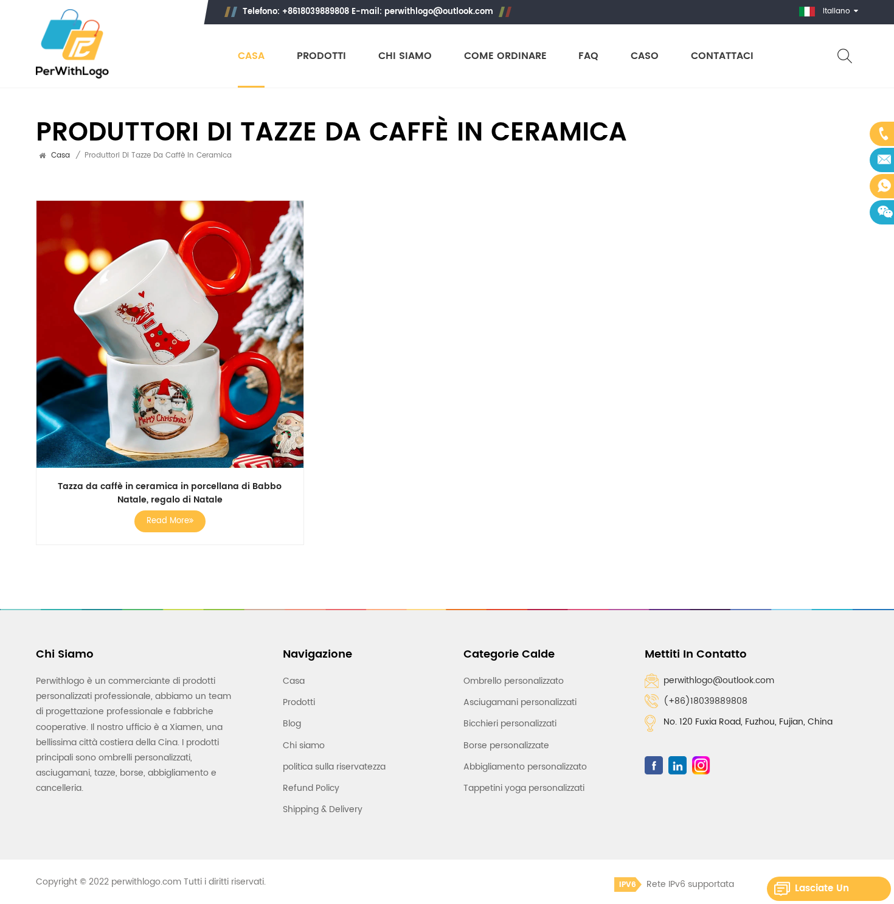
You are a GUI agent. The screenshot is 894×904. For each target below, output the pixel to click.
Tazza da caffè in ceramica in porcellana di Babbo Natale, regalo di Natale (170, 493)
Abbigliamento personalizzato (525, 767)
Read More (168, 521)
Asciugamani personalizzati (520, 702)
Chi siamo (405, 56)
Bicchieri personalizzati (509, 724)
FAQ (588, 56)
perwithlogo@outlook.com (438, 11)
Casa (251, 56)
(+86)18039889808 (705, 701)
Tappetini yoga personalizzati (523, 788)
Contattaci (722, 56)
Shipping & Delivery (322, 809)
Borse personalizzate (506, 746)
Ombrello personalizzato (513, 681)
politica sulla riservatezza (334, 767)
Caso (645, 56)
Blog (292, 724)
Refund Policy (311, 788)
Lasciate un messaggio (822, 891)
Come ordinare (505, 56)
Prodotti (321, 56)
